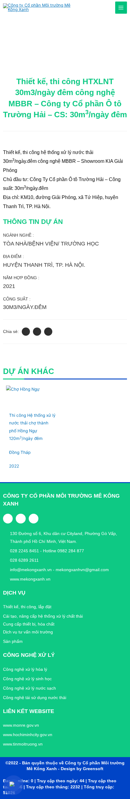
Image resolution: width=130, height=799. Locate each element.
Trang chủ (13, 28)
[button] (26, 331)
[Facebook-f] (8, 518)
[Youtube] (33, 518)
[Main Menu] (121, 7)
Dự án (35, 28)
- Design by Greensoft (80, 768)
